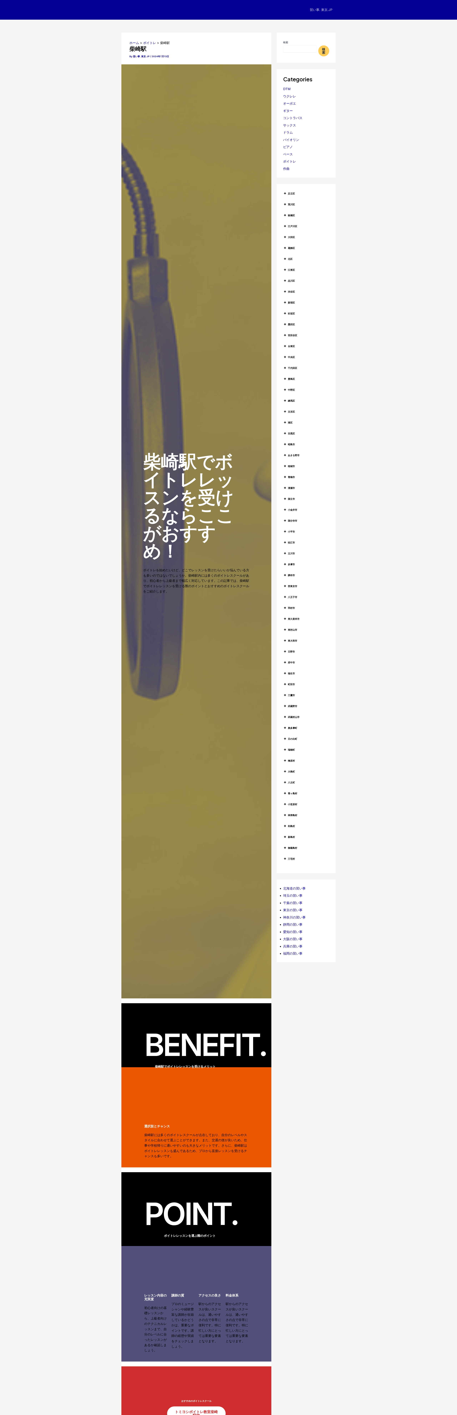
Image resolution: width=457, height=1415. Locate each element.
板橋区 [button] (291, 215)
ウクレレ (289, 96)
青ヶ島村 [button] (292, 793)
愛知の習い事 (292, 932)
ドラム (288, 132)
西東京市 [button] (292, 586)
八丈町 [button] (291, 782)
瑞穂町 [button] (291, 749)
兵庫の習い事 (292, 946)
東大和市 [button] (292, 640)
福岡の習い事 (292, 953)
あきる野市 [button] (294, 455)
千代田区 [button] (292, 368)
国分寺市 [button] (292, 520)
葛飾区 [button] (291, 248)
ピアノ (288, 147)
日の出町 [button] (292, 738)
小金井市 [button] (292, 509)
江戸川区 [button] (292, 226)
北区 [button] (290, 258)
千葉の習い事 (292, 903)
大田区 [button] (291, 237)
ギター (288, 111)
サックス (289, 125)
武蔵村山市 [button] (294, 717)
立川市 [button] (291, 553)
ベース (288, 154)
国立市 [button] (291, 498)
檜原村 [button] (291, 760)
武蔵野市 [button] (292, 706)
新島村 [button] (291, 837)
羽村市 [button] (291, 607)
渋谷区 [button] (291, 291)
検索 (285, 42)
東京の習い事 (292, 910)
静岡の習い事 (292, 924)
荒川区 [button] (291, 204)
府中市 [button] (291, 662)
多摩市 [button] (291, 564)
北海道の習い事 (294, 888)
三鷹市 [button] (291, 695)
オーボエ (289, 103)
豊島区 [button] (291, 378)
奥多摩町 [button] (292, 727)
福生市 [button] (291, 673)
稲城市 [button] (291, 466)
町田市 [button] (291, 684)
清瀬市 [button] (291, 488)
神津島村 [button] (292, 815)
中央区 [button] (291, 357)
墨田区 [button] (291, 324)
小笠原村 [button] (292, 804)
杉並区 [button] (291, 313)
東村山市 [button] (292, 629)
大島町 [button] (291, 771)
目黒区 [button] (291, 433)
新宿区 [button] (291, 302)
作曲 (286, 169)
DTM (287, 89)
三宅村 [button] (291, 858)
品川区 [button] (291, 280)
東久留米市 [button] (294, 618)
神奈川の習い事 (294, 917)
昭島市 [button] (291, 444)
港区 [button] (290, 422)
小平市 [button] (291, 531)
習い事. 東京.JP (321, 10)
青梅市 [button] (291, 477)
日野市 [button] (291, 651)
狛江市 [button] (291, 542)
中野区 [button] (291, 389)
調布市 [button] (291, 575)
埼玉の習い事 (292, 895)
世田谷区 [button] (292, 335)
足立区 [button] (291, 193)
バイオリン (291, 140)
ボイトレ (289, 161)
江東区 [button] (291, 269)
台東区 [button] (291, 346)
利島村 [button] (291, 826)
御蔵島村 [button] (292, 847)
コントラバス (292, 118)
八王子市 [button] (292, 597)
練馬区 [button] (291, 400)
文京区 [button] (291, 411)
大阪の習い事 (292, 939)
